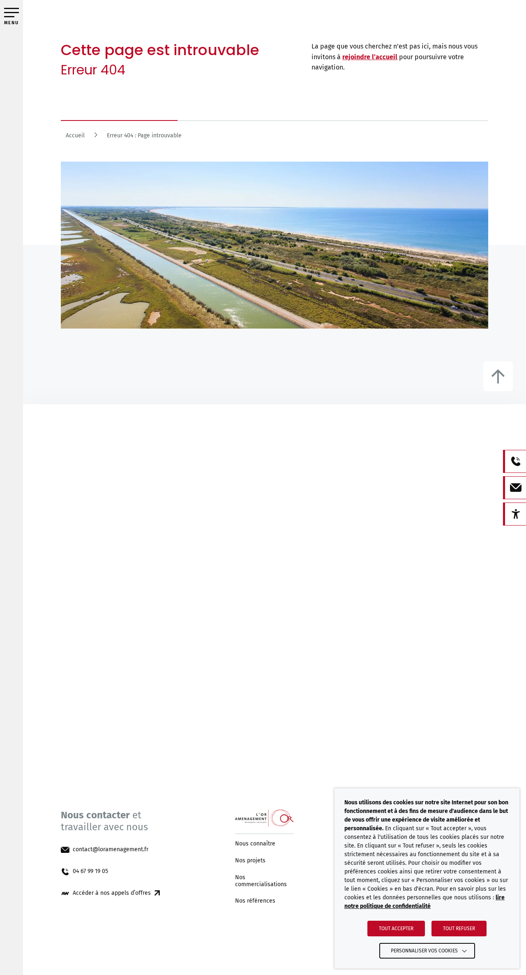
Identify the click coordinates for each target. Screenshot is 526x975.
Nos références (255, 901)
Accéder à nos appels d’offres (112, 893)
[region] (274, 138)
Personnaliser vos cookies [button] (424, 951)
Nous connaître (255, 844)
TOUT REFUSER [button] (459, 928)
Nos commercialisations (261, 881)
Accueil (75, 135)
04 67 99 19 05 (90, 871)
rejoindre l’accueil (369, 57)
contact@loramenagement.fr (110, 849)
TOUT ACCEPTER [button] (396, 928)
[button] (11, 12)
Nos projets (250, 860)
